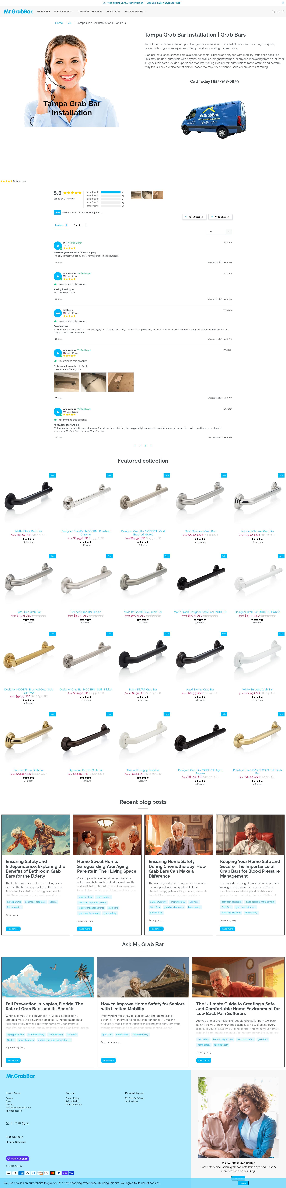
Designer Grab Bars (90, 11)
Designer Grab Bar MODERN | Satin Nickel (85, 689)
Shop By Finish (134, 11)
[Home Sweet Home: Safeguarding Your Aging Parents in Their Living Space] (107, 835)
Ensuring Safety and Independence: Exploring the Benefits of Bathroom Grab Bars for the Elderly (35, 868)
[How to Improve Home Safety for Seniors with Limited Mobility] (143, 977)
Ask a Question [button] (196, 216)
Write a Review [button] (222, 216)
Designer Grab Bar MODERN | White (257, 612)
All (70, 23)
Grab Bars (43, 11)
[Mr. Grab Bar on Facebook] (11, 1124)
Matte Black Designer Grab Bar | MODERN (200, 612)
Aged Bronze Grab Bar (200, 689)
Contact (10, 1104)
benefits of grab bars (35, 902)
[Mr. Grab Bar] (18, 11)
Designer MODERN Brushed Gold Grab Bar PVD (28, 691)
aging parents (14, 902)
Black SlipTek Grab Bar (143, 689)
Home (59, 23)
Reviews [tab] (59, 225)
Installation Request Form (18, 1107)
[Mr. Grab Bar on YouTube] (27, 1124)
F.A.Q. (8, 1101)
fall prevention (14, 907)
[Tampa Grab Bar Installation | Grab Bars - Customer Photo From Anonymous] (136, 195)
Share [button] (59, 262)
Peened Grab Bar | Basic (86, 612)
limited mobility (140, 1034)
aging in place (86, 897)
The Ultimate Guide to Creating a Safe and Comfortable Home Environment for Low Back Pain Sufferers (238, 1008)
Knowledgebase (14, 1111)
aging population (15, 1034)
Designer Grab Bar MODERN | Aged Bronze (200, 772)
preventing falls (26, 1040)
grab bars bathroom (174, 907)
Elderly (53, 902)
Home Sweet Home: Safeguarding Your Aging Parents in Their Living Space (106, 866)
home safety (110, 913)
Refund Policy (72, 1101)
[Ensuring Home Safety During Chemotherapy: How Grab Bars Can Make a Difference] (179, 835)
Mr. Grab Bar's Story (134, 1098)
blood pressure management (260, 902)
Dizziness (193, 902)
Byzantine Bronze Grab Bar (86, 770)
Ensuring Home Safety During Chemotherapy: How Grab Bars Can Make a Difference (177, 868)
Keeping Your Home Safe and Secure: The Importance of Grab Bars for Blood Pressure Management (250, 868)
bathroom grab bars (223, 1039)
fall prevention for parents (91, 908)
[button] (225, 262)
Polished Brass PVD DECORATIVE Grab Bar (257, 772)
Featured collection (143, 461)
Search (9, 1098)
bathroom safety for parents (92, 902)
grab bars (113, 908)
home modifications (231, 912)
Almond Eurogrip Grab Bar (143, 770)
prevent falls (156, 912)
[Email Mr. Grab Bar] (7, 1124)
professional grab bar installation (54, 1040)
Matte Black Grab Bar (28, 531)
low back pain (221, 1045)
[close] (283, 2)
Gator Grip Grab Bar (29, 612)
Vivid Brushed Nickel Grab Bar (143, 612)
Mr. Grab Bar (17, 1166)
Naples (10, 1040)
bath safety (203, 1039)
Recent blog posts (143, 802)
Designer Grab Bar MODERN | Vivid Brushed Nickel (143, 533)
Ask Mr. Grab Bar (143, 944)
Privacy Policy (72, 1098)
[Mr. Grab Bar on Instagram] (15, 1124)
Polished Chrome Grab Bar (257, 531)
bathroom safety (158, 902)
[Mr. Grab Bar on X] (23, 1124)
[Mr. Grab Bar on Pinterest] (19, 1124)
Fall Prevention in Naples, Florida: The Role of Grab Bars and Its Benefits (44, 1006)
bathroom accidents (231, 902)
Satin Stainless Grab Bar (200, 531)
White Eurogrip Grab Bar (257, 689)
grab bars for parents (89, 913)
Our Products (131, 1101)
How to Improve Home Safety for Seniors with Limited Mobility (143, 1006)
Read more (13, 928)
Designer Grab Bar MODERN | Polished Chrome (86, 533)
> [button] (151, 445)
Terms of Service (74, 1104)
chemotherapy (178, 902)
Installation (62, 11)
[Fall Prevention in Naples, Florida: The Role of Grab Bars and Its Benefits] (48, 977)
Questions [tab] (78, 225)
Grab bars (72, 1034)
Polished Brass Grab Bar (29, 770)
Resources (114, 11)
